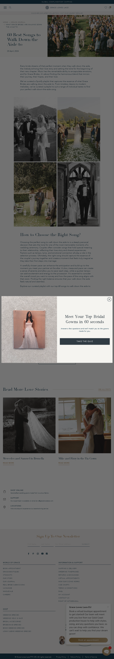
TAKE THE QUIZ (85, 341)
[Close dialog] (109, 299)
